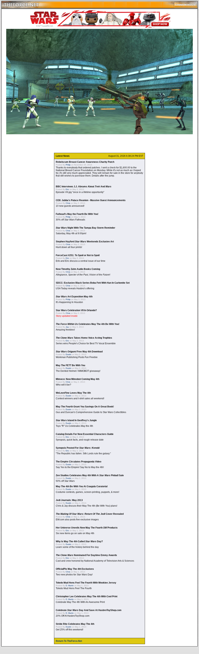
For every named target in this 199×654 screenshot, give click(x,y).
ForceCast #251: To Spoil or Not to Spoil (78, 255)
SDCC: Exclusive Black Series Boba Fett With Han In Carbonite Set (93, 282)
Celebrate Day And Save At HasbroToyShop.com (88, 610)
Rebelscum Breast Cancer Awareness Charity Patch (85, 162)
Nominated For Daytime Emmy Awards (86, 555)
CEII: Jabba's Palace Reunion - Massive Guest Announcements (91, 200)
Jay (67, 327)
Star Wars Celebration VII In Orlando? (76, 310)
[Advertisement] (99, 143)
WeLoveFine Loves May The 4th (73, 393)
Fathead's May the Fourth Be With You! (77, 214)
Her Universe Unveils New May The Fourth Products (87, 527)
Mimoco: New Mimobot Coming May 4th (77, 379)
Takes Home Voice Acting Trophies (84, 337)
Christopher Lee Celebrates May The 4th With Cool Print (86, 596)
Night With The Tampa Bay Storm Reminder (85, 227)
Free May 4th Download (79, 351)
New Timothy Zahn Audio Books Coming (78, 269)
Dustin (68, 354)
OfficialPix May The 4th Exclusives (75, 569)
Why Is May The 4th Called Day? (79, 541)
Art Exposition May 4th (74, 296)
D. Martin (70, 585)
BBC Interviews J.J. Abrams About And (83, 186)
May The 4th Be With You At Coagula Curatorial (81, 486)
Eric (67, 189)
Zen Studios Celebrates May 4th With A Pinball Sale (90, 475)
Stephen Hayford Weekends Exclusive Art (85, 241)
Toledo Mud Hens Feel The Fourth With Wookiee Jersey (86, 582)
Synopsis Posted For (78, 448)
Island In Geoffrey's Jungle (76, 420)
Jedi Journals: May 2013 (69, 500)
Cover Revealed (90, 514)
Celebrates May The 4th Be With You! (87, 324)
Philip (68, 165)
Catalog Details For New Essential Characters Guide (84, 434)
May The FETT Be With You (70, 365)
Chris (68, 203)
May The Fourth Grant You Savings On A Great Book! (85, 406)
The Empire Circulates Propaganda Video (78, 461)
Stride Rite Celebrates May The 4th (75, 624)
